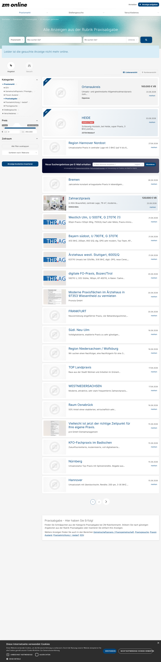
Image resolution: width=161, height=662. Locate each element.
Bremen (74, 179)
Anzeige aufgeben (150, 4)
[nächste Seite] (106, 501)
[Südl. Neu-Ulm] (54, 334)
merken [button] (152, 95)
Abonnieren (150, 164)
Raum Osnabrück (81, 405)
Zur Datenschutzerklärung (50, 650)
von (5, 132)
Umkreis (131, 40)
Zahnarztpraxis (79, 198)
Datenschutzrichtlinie (82, 168)
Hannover (75, 480)
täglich (137, 164)
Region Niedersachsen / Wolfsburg (93, 348)
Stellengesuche (76, 12)
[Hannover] (54, 484)
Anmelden (133, 4)
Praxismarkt (25, 12)
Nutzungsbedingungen (97, 168)
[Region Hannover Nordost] (54, 147)
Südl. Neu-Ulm (79, 330)
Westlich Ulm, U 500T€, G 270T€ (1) (95, 217)
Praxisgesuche (142, 532)
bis (23, 132)
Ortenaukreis (91, 87)
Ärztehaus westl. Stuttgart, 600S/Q (94, 255)
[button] (54, 659)
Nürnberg (75, 461)
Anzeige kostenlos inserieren (20, 164)
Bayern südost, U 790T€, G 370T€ (93, 236)
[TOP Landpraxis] (54, 371)
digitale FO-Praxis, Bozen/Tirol (90, 273)
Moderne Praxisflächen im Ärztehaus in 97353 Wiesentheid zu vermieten (97, 294)
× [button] (158, 643)
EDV (82, 535)
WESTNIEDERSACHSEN (85, 386)
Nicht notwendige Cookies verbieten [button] (137, 651)
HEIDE (86, 118)
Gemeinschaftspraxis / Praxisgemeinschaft (113, 532)
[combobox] (54, 40)
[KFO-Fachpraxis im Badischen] (54, 447)
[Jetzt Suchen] (146, 40)
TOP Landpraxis (80, 367)
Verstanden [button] (110, 651)
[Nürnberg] (54, 465)
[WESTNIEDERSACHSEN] (54, 390)
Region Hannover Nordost (87, 143)
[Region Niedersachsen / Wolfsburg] (54, 353)
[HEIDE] (60, 123)
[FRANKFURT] (54, 315)
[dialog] (80, 651)
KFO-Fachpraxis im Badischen (90, 442)
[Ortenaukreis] (60, 92)
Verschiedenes (132, 12)
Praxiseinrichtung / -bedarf (66, 535)
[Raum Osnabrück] (54, 409)
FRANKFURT (77, 311)
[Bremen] (54, 184)
